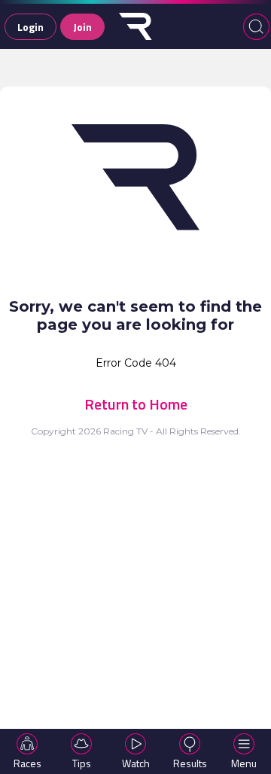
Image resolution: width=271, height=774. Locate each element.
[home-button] (135, 26)
